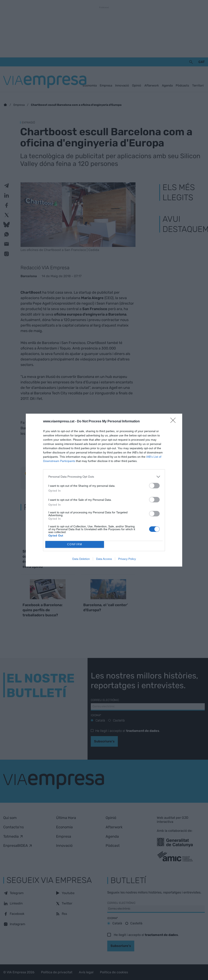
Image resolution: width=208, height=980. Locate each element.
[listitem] (104, 477)
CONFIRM (74, 544)
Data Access (104, 558)
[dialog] (104, 490)
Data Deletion (81, 558)
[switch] (154, 485)
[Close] (174, 421)
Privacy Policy (127, 558)
